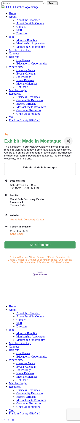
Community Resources (29, 100)
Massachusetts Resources (31, 107)
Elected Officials (26, 103)
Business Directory (18, 257)
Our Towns (23, 60)
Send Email (16, 233)
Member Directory (20, 50)
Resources (15, 93)
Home (12, 13)
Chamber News (25, 70)
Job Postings (23, 76)
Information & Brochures (37, 262)
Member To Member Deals (29, 260)
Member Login (18, 90)
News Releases (25, 80)
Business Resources (28, 97)
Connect (14, 53)
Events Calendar (26, 73)
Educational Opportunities (31, 63)
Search (52, 3)
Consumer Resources (28, 110)
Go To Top (8, 419)
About (12, 16)
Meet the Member (26, 83)
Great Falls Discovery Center (27, 219)
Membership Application (30, 43)
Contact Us (17, 262)
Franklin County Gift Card (24, 120)
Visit (11, 117)
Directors (21, 33)
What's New (16, 66)
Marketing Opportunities (30, 46)
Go (45, 3)
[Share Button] (68, 141)
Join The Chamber (60, 262)
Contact (20, 26)
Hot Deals (22, 86)
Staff (19, 30)
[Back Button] (6, 135)
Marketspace (50, 260)
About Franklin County (30, 23)
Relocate (14, 56)
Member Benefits (26, 40)
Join (11, 36)
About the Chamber (28, 20)
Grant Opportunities (28, 113)
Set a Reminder (40, 244)
